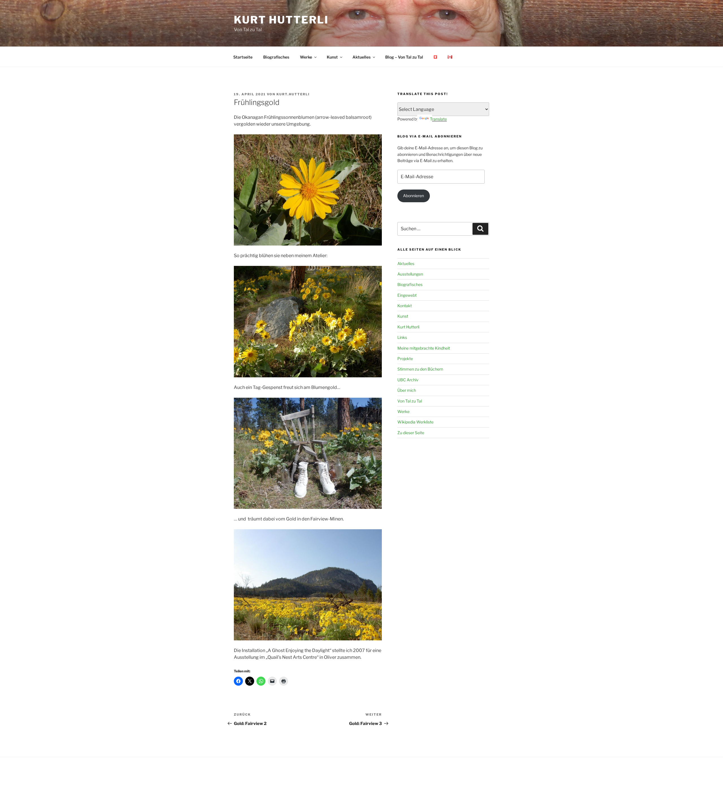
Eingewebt (407, 295)
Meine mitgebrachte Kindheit (423, 348)
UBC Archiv (408, 379)
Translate (438, 119)
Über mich (406, 390)
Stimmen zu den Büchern (420, 369)
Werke (306, 57)
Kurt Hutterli (281, 20)
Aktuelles (361, 57)
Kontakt (404, 305)
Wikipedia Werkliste (415, 421)
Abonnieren (413, 195)
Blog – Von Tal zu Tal (404, 57)
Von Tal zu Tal (409, 401)
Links (402, 337)
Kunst (332, 57)
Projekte (405, 358)
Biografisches (276, 57)
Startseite (242, 57)
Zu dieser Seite (410, 432)
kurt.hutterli (293, 94)
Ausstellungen (410, 274)
